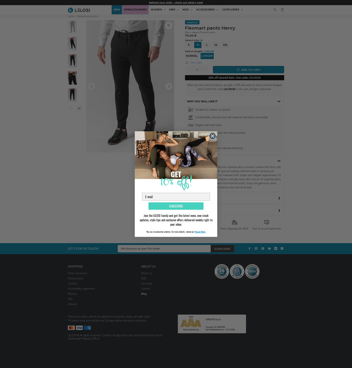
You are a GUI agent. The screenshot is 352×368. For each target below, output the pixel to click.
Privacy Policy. (200, 231)
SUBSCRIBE (176, 206)
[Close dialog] (212, 136)
